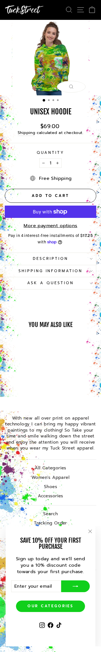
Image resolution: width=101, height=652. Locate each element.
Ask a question (50, 283)
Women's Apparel (50, 477)
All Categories (50, 468)
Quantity (50, 153)
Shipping (26, 133)
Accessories (50, 496)
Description (50, 259)
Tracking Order (50, 523)
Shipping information (51, 271)
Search (50, 513)
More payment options (50, 225)
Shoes (50, 486)
